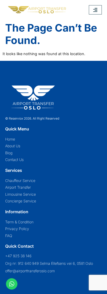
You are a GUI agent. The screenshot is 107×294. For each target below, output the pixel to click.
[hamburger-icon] (95, 9)
